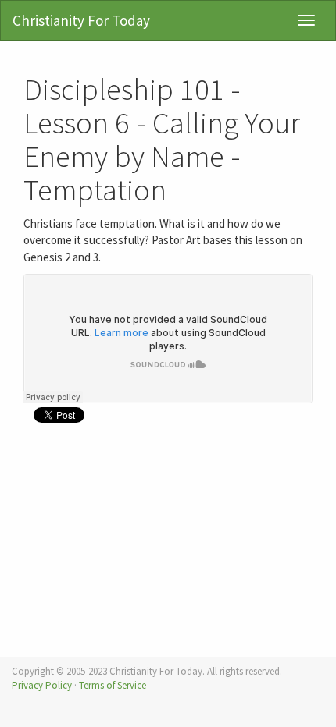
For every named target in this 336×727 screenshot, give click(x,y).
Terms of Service (112, 685)
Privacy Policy (42, 685)
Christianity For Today (81, 20)
